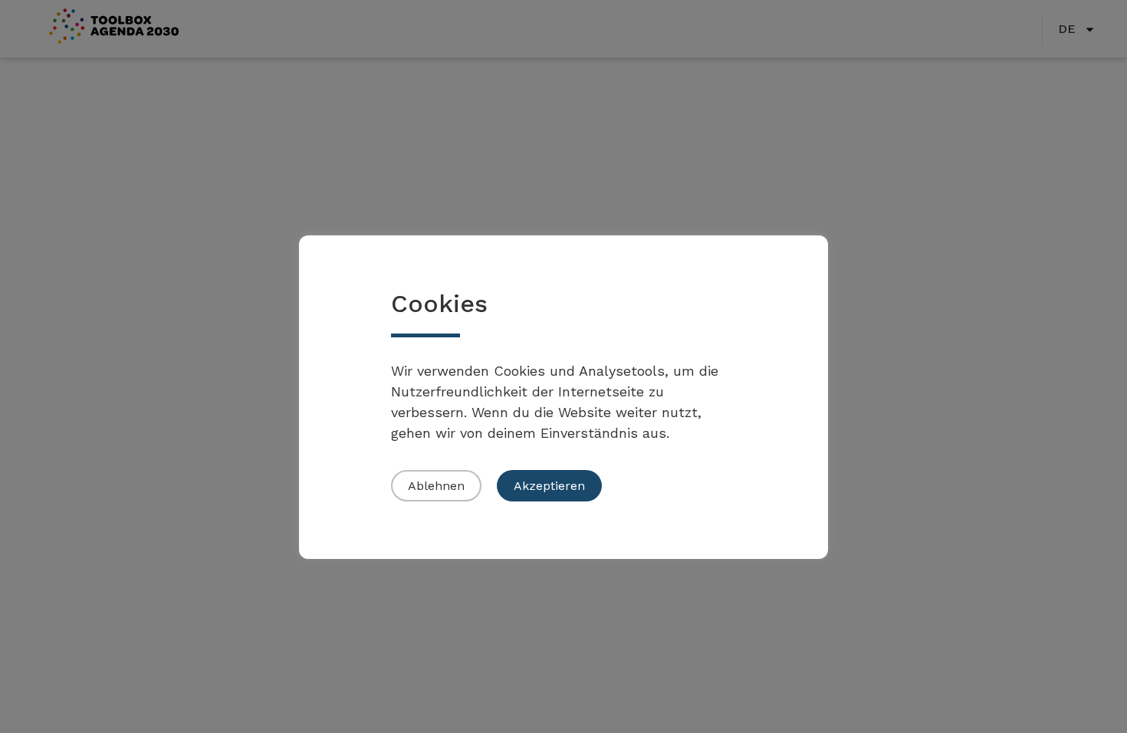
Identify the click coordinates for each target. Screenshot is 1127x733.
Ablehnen (436, 485)
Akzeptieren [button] (549, 485)
